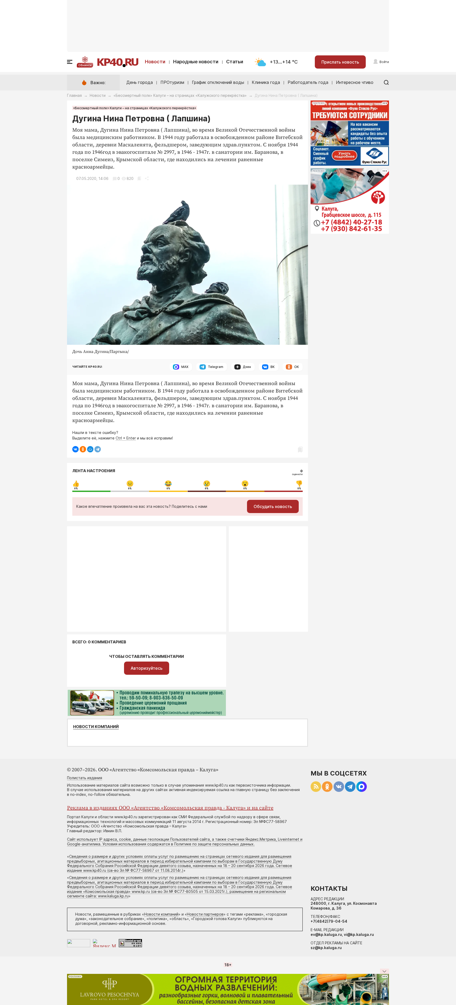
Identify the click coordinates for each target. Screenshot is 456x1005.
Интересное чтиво (354, 82)
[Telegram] (97, 449)
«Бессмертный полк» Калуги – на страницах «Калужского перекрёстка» (180, 95)
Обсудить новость (273, 506)
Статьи (234, 61)
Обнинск (85, 65)
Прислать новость (340, 62)
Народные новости (195, 61)
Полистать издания (84, 778)
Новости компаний (96, 726)
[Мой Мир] (90, 449)
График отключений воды (218, 82)
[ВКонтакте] (75, 449)
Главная (74, 95)
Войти (384, 62)
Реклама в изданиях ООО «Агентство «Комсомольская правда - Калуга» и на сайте (170, 808)
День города (139, 82)
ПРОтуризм (172, 82)
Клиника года (266, 82)
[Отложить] (139, 178)
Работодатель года (308, 82)
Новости (155, 61)
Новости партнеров (205, 914)
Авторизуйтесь (147, 668)
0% (76, 488)
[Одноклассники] (83, 449)
